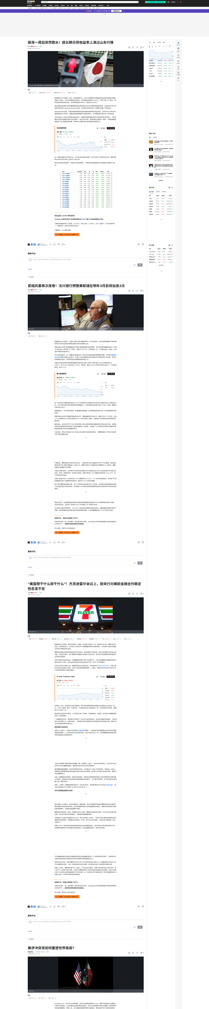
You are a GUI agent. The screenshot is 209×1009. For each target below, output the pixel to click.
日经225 (151, 44)
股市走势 (151, 164)
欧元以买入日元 (104, 642)
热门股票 (151, 221)
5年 (74, 113)
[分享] (129, 24)
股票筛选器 (93, 5)
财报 (90, 8)
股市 (46, 8)
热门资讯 (37, 8)
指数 (154, 18)
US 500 (151, 50)
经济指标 (60, 8)
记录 (93, 8)
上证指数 (151, 36)
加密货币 (69, 8)
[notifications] (178, 2)
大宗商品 (159, 18)
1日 (58, 113)
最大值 (78, 113)
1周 (60, 113)
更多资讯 (161, 156)
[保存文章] (133, 24)
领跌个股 (164, 168)
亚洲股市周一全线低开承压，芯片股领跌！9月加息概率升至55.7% (163, 150)
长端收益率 (109, 761)
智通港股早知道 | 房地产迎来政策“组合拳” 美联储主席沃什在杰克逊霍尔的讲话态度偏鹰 (163, 142)
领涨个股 (158, 168)
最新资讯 (30, 8)
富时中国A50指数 (153, 39)
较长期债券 (80, 707)
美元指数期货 (152, 52)
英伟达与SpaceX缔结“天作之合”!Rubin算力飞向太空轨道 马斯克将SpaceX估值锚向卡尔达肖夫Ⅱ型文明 (163, 134)
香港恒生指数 (152, 42)
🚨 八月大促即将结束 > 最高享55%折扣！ (155, 2)
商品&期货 (54, 8)
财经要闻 (42, 8)
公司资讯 (74, 8)
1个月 (64, 113)
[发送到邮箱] (59, 221)
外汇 (50, 8)
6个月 (68, 113)
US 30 (150, 47)
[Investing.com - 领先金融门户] (31, 2)
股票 (164, 18)
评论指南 (30, 245)
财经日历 (87, 5)
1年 (71, 113)
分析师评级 (85, 8)
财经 (64, 8)
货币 (150, 18)
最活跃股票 (151, 168)
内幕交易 (79, 8)
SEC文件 (98, 8)
